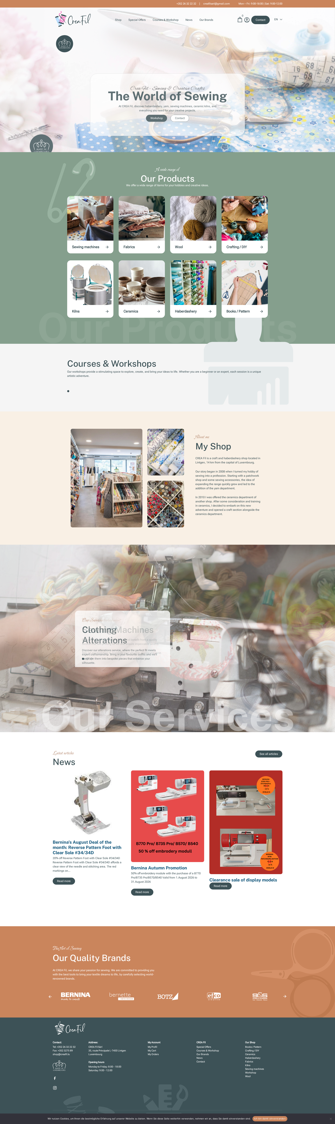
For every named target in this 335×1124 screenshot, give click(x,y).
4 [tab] (239, 909)
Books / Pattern (238, 311)
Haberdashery (186, 311)
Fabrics (129, 247)
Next (285, 835)
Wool (179, 247)
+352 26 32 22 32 (186, 3)
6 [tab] (248, 909)
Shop (118, 20)
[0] (240, 21)
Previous (50, 996)
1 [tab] (68, 391)
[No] (330, 1119)
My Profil (152, 1046)
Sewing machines (85, 247)
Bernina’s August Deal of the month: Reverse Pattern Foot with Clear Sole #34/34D (87, 847)
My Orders (153, 1054)
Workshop (156, 118)
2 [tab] (87, 659)
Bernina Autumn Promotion (159, 867)
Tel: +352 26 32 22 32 (64, 1046)
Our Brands (206, 20)
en (276, 19)
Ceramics (131, 311)
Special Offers (137, 20)
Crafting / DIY (236, 247)
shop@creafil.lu (61, 1054)
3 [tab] (91, 659)
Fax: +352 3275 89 (63, 1050)
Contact (260, 20)
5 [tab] (244, 909)
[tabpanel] (167, 639)
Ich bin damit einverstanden (270, 1118)
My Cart (152, 1050)
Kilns (76, 311)
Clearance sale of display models (243, 880)
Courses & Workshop (165, 20)
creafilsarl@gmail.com (216, 3)
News (188, 20)
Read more (64, 881)
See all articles (269, 754)
